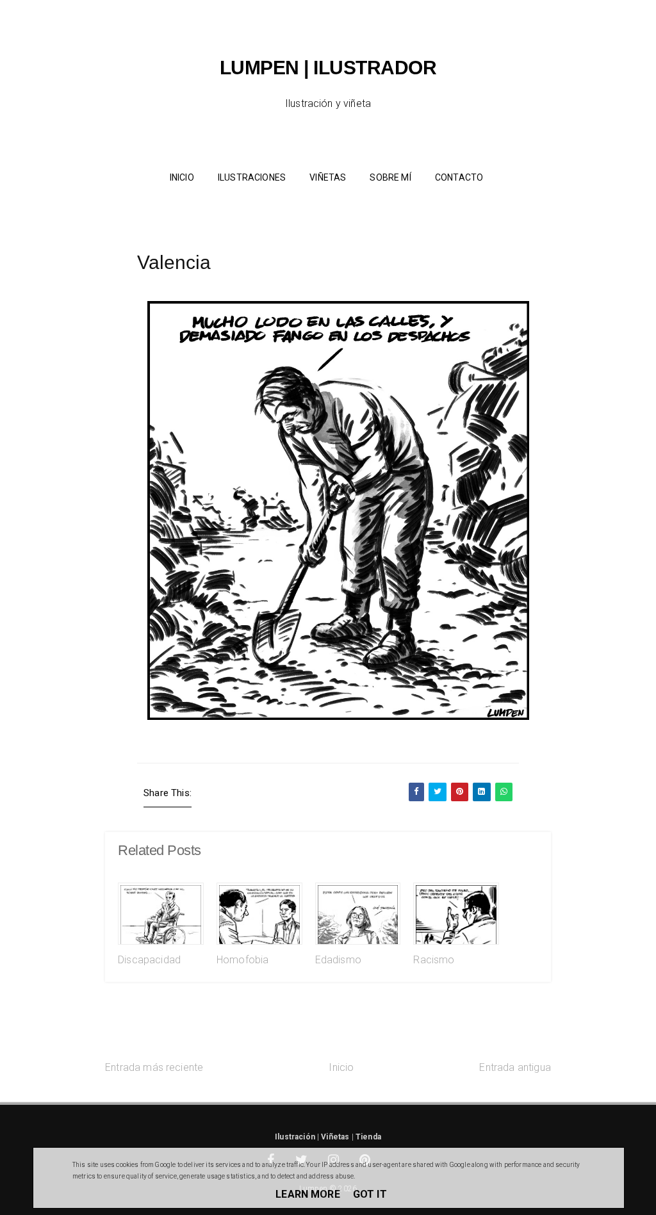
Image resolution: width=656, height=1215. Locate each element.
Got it (370, 1194)
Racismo (433, 960)
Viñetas (327, 177)
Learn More (307, 1194)
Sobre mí (390, 177)
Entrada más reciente (154, 1067)
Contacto (459, 177)
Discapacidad (149, 960)
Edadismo (338, 960)
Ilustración (295, 1136)
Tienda (368, 1136)
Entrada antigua (514, 1067)
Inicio (341, 1067)
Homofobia (242, 960)
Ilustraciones (252, 177)
